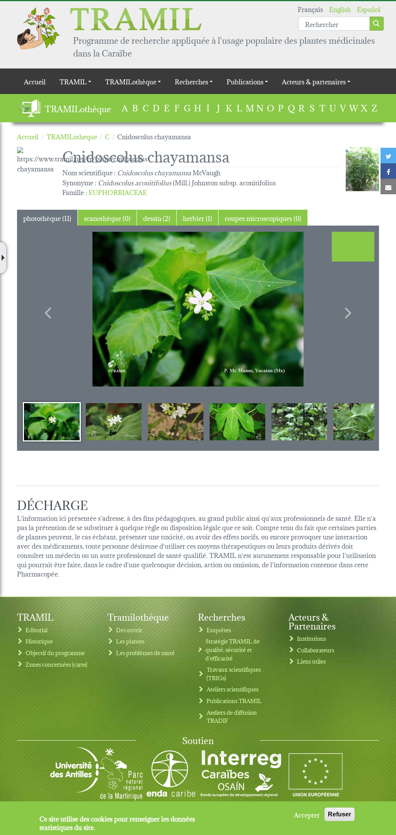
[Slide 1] (52, 421)
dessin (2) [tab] (156, 217)
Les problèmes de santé (145, 652)
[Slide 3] (176, 421)
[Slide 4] (237, 421)
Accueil (35, 81)
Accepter (307, 814)
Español (369, 8)
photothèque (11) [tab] (47, 217)
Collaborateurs (315, 649)
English (340, 8)
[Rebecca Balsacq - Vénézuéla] (362, 169)
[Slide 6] (361, 421)
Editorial (37, 629)
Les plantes (130, 641)
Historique (39, 641)
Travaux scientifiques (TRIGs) (234, 673)
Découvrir (129, 629)
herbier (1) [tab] (197, 217)
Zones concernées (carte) (56, 664)
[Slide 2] (114, 421)
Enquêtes (219, 629)
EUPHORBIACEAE (118, 192)
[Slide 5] (299, 421)
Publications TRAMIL (234, 700)
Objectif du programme (55, 652)
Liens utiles (311, 661)
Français (310, 8)
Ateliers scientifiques (232, 688)
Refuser (339, 814)
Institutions (311, 638)
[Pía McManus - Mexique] (198, 309)
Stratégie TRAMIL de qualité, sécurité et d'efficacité (232, 649)
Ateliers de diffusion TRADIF (232, 716)
